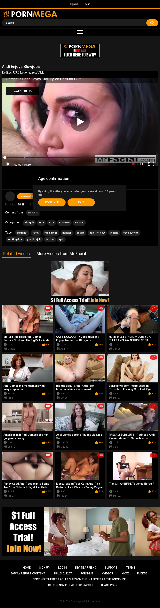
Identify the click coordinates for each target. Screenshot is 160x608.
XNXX (125, 573)
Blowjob (29, 222)
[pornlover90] (10, 196)
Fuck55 (142, 573)
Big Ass (79, 222)
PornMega (76, 601)
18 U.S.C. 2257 (63, 573)
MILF (41, 222)
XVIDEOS (107, 573)
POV (51, 222)
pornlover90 (26, 196)
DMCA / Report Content (28, 573)
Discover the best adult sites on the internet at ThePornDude (79, 579)
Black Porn (109, 585)
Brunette (64, 222)
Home (27, 567)
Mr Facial (33, 212)
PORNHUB (86, 573)
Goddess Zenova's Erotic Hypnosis (67, 585)
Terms (130, 567)
